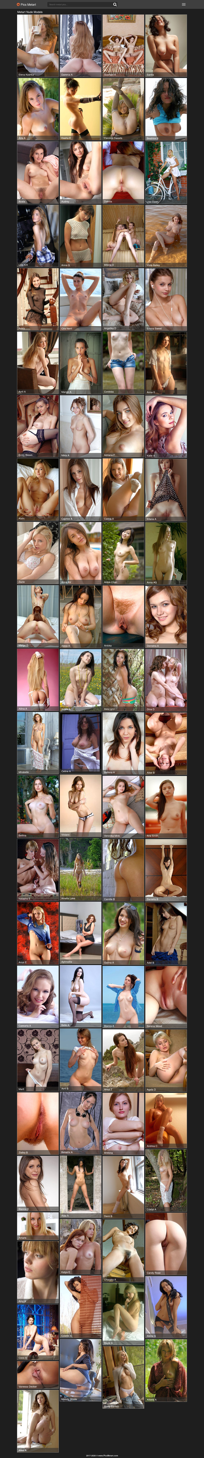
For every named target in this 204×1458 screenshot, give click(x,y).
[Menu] (183, 4)
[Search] (115, 4)
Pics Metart (28, 4)
